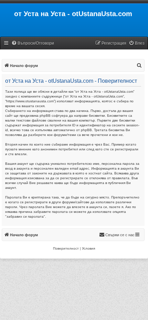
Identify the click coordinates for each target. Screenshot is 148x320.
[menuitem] (32, 43)
